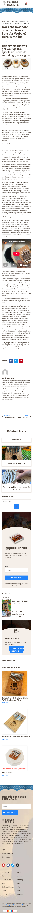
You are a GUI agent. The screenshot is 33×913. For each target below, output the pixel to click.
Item (12, 21)
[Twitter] (12, 865)
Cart (18, 883)
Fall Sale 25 (16, 439)
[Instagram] (17, 865)
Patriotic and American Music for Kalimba (16, 488)
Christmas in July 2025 (16, 463)
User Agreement (18, 905)
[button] (31, 3)
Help (18, 891)
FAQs (4, 891)
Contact (5, 894)
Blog (8, 21)
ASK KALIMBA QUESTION (17, 649)
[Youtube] (3, 865)
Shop (4, 876)
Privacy (19, 876)
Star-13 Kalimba (7, 773)
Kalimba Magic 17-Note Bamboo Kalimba (16, 736)
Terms (18, 872)
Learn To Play (7, 880)
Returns (19, 887)
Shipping (19, 880)
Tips (3, 850)
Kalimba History (8, 887)
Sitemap (19, 894)
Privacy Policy (6, 905)
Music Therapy (7, 853)
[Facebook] (8, 865)
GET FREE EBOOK (16, 578)
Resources (6, 857)
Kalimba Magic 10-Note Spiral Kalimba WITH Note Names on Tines (15, 699)
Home (4, 21)
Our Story (5, 872)
